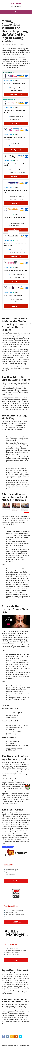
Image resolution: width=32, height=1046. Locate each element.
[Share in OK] (12, 1036)
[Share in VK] (7, 1036)
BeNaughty (8, 865)
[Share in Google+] (16, 1036)
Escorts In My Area (8, 643)
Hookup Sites (12, 44)
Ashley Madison (10, 944)
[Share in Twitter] (20, 1036)
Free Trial (16, 881)
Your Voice (16, 3)
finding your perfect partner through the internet (18, 554)
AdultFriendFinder (11, 906)
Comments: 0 (20, 44)
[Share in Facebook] (3, 1036)
